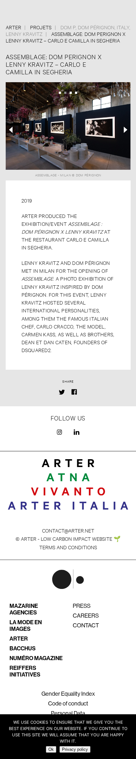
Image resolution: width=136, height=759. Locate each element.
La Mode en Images (25, 625)
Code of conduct (68, 703)
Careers (86, 616)
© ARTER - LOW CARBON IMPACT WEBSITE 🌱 (68, 538)
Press (81, 606)
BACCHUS (22, 648)
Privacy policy (75, 749)
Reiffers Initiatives (24, 671)
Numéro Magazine (36, 658)
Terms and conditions (68, 547)
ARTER (18, 638)
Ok (51, 749)
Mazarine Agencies (23, 609)
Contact (86, 625)
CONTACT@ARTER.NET (68, 530)
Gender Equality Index (68, 694)
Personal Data (68, 713)
